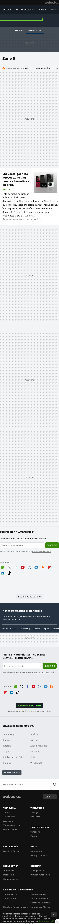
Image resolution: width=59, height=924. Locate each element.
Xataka (6, 812)
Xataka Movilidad (38, 745)
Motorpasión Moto (39, 855)
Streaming (25, 628)
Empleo (7, 762)
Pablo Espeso (17, 219)
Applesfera (8, 820)
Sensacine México (39, 898)
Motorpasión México (40, 906)
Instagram (29, 566)
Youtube (22, 566)
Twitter (9, 566)
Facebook (15, 566)
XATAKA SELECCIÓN (25, 9)
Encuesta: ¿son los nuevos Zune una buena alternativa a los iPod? (15, 179)
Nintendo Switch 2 (41, 68)
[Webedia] (52, 2)
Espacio (7, 739)
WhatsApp (2, 566)
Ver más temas (12, 772)
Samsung (35, 751)
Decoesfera (8, 874)
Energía (7, 745)
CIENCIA (43, 9)
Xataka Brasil (9, 898)
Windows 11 (36, 762)
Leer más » (30, 215)
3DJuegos (35, 812)
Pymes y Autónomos (40, 874)
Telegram (36, 566)
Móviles (34, 739)
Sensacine (35, 831)
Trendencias (9, 870)
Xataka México (10, 894)
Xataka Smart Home (12, 825)
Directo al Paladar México (15, 906)
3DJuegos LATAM (38, 894)
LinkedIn (2, 572)
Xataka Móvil (9, 816)
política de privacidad (41, 551)
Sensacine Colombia (40, 902)
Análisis (36, 628)
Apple (46, 628)
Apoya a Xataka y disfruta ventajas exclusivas (29, 711)
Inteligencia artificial (13, 757)
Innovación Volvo (35, 30)
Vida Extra (35, 816)
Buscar (55, 784)
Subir (48, 796)
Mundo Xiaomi (10, 829)
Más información (47, 920)
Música (6, 189)
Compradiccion (10, 878)
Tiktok (9, 572)
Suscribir (52, 545)
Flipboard (49, 566)
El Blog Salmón (37, 870)
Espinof (33, 836)
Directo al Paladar (11, 851)
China (26, 68)
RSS (43, 566)
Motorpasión (36, 851)
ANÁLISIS (7, 9)
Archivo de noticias (31, 596)
